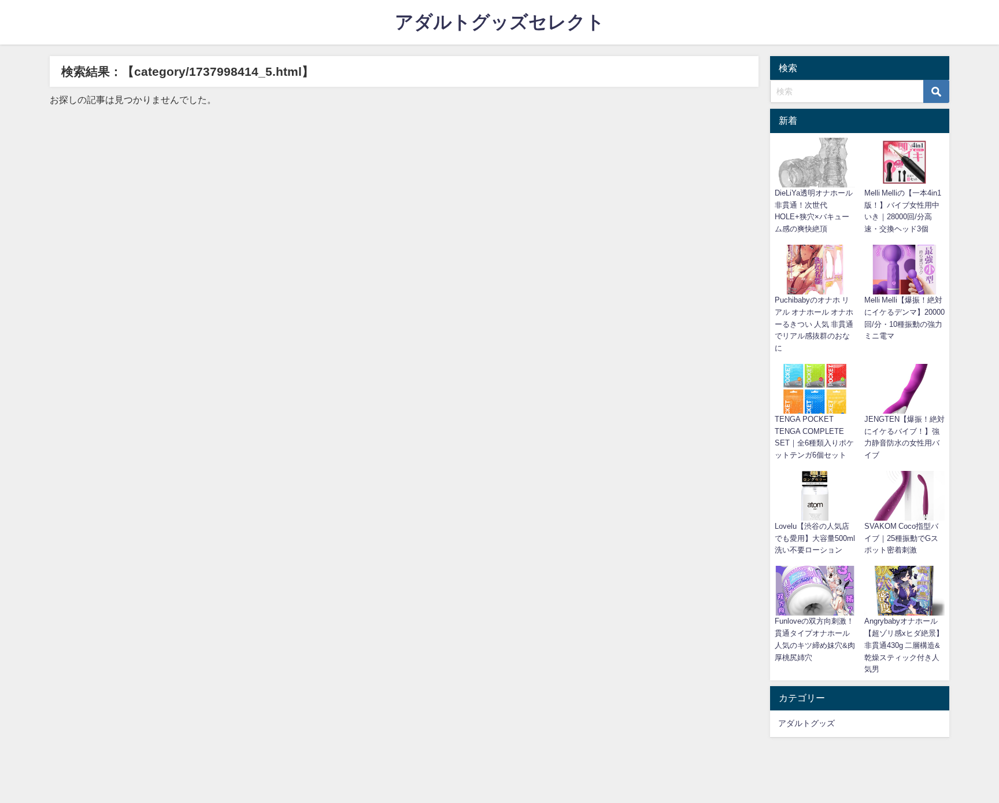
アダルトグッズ (806, 723)
